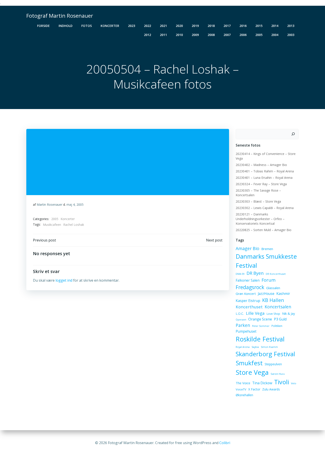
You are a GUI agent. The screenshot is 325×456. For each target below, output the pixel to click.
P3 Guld (280, 319)
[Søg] (293, 134)
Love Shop (273, 314)
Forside (43, 26)
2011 (163, 35)
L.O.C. (240, 313)
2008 (211, 35)
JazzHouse (266, 293)
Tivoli (281, 382)
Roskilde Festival (260, 339)
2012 (147, 35)
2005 (258, 35)
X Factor (254, 389)
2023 (131, 26)
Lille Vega (255, 313)
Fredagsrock (250, 287)
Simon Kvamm (269, 347)
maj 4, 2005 (75, 204)
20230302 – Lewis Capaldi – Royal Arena (265, 208)
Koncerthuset (249, 306)
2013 (290, 26)
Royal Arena (243, 347)
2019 (195, 26)
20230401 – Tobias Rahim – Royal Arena (265, 171)
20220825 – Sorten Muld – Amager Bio (263, 230)
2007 (227, 35)
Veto (293, 383)
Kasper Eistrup (248, 300)
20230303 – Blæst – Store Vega (258, 201)
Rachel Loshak (73, 224)
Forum (268, 280)
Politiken (276, 326)
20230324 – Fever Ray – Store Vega (261, 184)
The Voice (243, 383)
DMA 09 (240, 273)
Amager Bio (247, 248)
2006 (243, 35)
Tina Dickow (262, 383)
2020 (179, 26)
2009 (195, 35)
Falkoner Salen (248, 280)
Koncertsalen (278, 307)
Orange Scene (260, 319)
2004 (274, 35)
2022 (147, 26)
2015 (258, 26)
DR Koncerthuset (276, 273)
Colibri (224, 442)
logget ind (63, 280)
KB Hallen (273, 300)
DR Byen (255, 273)
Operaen (241, 319)
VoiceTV (241, 389)
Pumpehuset (246, 331)
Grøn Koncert (246, 293)
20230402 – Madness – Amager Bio (261, 165)
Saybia (255, 347)
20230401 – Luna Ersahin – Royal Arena (264, 177)
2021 (163, 26)
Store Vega (252, 372)
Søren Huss (278, 373)
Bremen (267, 249)
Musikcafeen (52, 224)
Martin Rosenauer (49, 204)
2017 (227, 26)
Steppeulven (273, 364)
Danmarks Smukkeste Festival (266, 260)
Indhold (66, 26)
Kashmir (283, 293)
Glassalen (273, 288)
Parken (243, 325)
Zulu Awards (271, 389)
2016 (243, 26)
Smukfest (249, 363)
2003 (290, 35)
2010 (179, 35)
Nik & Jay (288, 313)
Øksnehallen (244, 395)
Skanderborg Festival (265, 354)
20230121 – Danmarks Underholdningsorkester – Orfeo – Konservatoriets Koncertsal (260, 219)
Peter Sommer (261, 326)
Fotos (86, 26)
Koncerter (110, 26)
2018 (211, 26)
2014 (274, 26)
